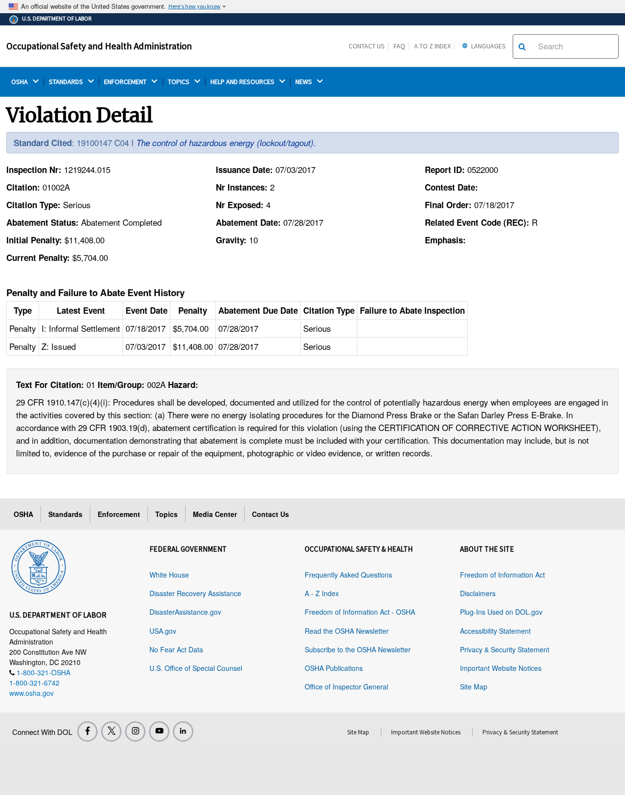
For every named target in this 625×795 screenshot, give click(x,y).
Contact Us (367, 46)
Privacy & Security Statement (504, 649)
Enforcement (119, 514)
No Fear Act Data (176, 649)
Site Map (473, 686)
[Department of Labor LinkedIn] (183, 731)
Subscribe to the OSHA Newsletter (358, 649)
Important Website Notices (501, 668)
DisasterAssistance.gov (185, 612)
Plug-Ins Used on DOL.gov (501, 612)
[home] (38, 565)
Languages (488, 46)
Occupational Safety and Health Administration (99, 46)
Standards (65, 514)
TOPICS (179, 82)
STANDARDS (66, 82)
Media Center (215, 514)
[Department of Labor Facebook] (87, 731)
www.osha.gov (31, 693)
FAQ (399, 46)
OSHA (20, 82)
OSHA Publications (334, 668)
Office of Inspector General (346, 686)
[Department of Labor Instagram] (135, 731)
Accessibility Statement (495, 631)
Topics (166, 514)
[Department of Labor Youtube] (159, 731)
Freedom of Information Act (502, 575)
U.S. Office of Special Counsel (195, 668)
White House (169, 575)
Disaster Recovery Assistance (195, 593)
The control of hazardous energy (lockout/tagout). (226, 143)
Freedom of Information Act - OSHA (360, 612)
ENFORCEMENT (126, 82)
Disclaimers (478, 593)
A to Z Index (432, 46)
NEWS (304, 82)
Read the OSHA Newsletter (347, 631)
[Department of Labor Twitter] (111, 731)
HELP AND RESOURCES (243, 82)
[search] (522, 46)
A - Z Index (322, 593)
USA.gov (162, 631)
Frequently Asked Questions (348, 575)
